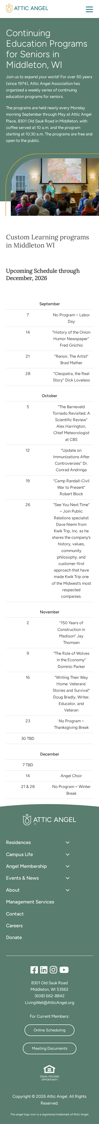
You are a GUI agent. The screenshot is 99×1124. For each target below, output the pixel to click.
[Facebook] (35, 970)
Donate (14, 937)
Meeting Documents (49, 1048)
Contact (15, 914)
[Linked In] (45, 970)
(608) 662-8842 (50, 995)
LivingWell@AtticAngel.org (49, 1002)
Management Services (30, 902)
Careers (14, 925)
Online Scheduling (49, 1030)
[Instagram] (54, 970)
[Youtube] (64, 970)
